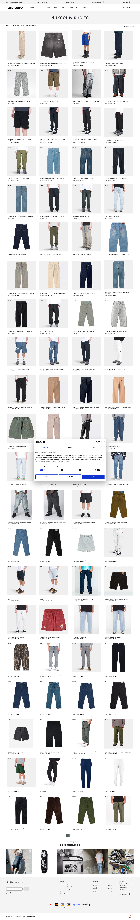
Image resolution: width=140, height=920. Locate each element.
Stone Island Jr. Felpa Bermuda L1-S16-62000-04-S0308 (21, 140)
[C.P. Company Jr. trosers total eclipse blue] (86, 351)
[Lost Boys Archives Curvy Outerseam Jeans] (21, 504)
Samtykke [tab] (46, 447)
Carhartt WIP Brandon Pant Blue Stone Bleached (53, 178)
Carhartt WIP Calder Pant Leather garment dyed (53, 407)
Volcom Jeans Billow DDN (79, 637)
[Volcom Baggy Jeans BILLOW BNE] (21, 619)
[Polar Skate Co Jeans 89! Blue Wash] (54, 695)
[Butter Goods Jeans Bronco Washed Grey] (119, 313)
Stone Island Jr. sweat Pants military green (51, 254)
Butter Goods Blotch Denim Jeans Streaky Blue (117, 254)
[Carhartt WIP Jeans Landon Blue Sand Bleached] (54, 275)
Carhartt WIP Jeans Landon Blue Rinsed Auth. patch (86, 407)
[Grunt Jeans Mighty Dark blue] (119, 428)
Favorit (33, 916)
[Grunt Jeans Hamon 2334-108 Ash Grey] (54, 657)
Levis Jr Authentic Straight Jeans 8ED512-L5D (116, 484)
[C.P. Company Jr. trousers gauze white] (119, 351)
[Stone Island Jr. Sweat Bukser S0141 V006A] (119, 542)
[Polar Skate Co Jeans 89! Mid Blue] (21, 542)
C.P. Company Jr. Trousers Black (113, 140)
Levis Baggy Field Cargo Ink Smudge (114, 63)
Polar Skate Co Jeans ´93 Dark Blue (17, 713)
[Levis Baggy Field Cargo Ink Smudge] (119, 45)
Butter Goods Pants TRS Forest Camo (17, 675)
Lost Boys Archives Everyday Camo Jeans (19, 101)
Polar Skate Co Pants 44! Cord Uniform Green (85, 828)
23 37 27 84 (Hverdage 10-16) (127, 893)
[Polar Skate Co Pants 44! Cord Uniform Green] (86, 810)
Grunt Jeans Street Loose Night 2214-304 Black (117, 675)
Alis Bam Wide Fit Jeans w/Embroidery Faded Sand (21, 63)
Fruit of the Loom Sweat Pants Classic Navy (84, 790)
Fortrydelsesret (64, 893)
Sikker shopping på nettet (66, 890)
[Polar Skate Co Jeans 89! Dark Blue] (86, 695)
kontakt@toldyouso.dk (125, 894)
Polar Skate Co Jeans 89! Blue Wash (49, 713)
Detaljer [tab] (70, 447)
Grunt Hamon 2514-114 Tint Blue (81, 216)
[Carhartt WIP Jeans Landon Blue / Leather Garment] (21, 275)
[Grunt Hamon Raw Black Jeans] (54, 313)
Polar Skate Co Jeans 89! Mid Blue (17, 560)
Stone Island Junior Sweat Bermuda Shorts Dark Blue (20, 598)
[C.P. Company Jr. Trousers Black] (119, 122)
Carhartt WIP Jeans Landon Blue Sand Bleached (52, 293)
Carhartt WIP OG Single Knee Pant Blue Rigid (116, 101)
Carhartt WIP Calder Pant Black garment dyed (20, 407)
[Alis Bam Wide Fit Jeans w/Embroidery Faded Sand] (21, 45)
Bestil (24, 916)
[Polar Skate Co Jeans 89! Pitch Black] (54, 542)
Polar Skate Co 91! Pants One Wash (17, 254)
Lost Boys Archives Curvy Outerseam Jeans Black (53, 522)
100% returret (70, 2)
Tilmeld (26, 889)
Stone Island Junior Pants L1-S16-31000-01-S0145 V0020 (52, 140)
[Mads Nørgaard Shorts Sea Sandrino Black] (86, 504)
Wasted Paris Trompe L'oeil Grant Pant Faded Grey (86, 101)
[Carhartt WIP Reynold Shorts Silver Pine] (21, 428)
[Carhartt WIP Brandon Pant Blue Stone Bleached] (54, 160)
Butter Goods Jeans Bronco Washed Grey (116, 331)
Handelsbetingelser (65, 884)
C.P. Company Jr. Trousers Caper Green (18, 178)
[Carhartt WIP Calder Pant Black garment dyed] (21, 389)
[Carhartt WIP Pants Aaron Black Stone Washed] (21, 313)
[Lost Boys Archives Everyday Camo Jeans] (21, 83)
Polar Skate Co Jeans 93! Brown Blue (114, 713)
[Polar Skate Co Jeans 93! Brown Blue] (119, 695)
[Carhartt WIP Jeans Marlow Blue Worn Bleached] (21, 198)
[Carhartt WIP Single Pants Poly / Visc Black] (86, 428)
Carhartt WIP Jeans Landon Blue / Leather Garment (21, 293)
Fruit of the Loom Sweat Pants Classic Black (51, 790)
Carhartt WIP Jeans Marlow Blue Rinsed (115, 178)
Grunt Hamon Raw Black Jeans (48, 331)
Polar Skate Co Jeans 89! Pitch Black (49, 560)
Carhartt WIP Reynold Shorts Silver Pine (18, 446)
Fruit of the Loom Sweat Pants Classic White (116, 790)
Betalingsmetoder (64, 888)
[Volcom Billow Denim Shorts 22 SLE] (54, 83)
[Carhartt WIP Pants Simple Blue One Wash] (86, 275)
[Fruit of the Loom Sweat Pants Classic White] (119, 772)
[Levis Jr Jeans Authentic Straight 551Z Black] (21, 810)
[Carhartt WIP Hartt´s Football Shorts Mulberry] (54, 619)
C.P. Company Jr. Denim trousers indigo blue (52, 369)
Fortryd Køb (9, 916)
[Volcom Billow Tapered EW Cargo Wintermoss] (119, 810)
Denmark (131, 917)
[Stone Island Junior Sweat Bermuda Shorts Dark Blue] (21, 580)
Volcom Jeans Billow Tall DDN (113, 637)
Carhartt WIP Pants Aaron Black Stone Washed (20, 331)
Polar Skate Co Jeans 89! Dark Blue (82, 713)
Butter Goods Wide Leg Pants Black (49, 752)
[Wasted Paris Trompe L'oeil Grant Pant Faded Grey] (86, 83)
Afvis (46, 477)
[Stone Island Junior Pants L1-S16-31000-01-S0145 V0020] (54, 121)
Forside (8, 25)
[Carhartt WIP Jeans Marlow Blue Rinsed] (119, 160)
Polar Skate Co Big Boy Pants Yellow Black (116, 522)
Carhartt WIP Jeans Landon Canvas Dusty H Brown (118, 407)
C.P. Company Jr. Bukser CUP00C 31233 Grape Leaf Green (86, 751)
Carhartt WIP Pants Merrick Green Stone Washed (118, 752)
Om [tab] (94, 447)
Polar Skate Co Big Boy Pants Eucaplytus (83, 331)
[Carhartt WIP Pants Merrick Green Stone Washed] (119, 733)
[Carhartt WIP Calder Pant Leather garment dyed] (54, 389)
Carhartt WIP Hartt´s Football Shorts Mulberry (52, 637)
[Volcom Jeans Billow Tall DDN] (119, 619)
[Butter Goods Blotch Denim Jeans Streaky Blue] (119, 236)
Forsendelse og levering (66, 886)
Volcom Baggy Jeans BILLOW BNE (16, 637)
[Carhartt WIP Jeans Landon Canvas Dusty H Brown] (119, 389)
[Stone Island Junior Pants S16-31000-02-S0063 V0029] (86, 121)
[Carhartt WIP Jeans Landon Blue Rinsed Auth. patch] (86, 389)
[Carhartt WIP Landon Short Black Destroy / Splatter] (54, 45)
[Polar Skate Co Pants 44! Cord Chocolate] (54, 810)
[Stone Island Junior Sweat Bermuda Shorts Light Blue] (54, 580)
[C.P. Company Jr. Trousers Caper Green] (21, 160)
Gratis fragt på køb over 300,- (14, 2)
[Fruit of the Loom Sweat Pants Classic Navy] (86, 772)
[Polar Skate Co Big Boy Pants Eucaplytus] (86, 313)
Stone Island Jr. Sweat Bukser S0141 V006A (116, 560)
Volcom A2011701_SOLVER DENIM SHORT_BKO (116, 599)
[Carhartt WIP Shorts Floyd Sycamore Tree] (21, 772)
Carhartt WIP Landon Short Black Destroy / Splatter (53, 63)
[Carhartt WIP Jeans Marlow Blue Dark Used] (86, 160)
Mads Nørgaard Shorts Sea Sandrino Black (84, 522)
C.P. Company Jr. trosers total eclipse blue (84, 369)
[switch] (61, 470)
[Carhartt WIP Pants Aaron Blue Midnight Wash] (54, 198)
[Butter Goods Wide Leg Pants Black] (54, 733)
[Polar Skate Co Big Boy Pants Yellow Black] (119, 504)
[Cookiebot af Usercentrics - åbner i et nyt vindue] (97, 442)
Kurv (15, 916)
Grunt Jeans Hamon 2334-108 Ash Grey (50, 675)
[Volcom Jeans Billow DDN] (86, 619)
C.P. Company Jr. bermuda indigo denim (18, 369)
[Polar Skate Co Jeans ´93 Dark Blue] (21, 695)
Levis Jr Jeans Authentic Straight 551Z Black (19, 828)
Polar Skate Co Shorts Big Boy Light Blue (83, 560)
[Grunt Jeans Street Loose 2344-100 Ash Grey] (86, 657)
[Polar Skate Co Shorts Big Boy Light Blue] (86, 542)
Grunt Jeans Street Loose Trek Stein (17, 484)
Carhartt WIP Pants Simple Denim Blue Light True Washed (117, 293)
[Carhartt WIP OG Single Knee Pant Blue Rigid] (119, 83)
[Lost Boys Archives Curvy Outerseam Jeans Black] (54, 504)
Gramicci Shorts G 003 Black (15, 752)
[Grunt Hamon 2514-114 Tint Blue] (86, 198)
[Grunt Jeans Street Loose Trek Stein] (21, 466)
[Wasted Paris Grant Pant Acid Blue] (86, 236)
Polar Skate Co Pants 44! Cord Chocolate (51, 828)
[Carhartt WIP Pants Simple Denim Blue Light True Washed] (119, 274)
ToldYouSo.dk (70, 845)
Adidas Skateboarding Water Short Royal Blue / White (85, 63)
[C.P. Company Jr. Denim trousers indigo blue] (54, 351)
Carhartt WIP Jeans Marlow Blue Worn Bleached (20, 216)
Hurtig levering (42, 2)
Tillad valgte (70, 477)
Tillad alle (93, 477)
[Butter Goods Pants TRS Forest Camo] (21, 657)
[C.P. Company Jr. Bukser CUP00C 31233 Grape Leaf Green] (86, 733)
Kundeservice (63, 892)
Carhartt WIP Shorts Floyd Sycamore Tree (19, 790)
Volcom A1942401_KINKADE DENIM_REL (83, 599)
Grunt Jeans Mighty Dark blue (112, 446)
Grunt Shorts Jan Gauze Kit (80, 484)
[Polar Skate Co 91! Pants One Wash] (21, 236)
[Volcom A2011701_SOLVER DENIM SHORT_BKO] (119, 581)
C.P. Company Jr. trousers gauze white (115, 369)
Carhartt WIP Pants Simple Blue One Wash (84, 293)
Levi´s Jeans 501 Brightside (112, 216)
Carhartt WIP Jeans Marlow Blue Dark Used (84, 178)
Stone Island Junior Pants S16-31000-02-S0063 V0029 (85, 140)
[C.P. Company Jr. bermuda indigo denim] (21, 351)
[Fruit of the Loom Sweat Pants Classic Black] (54, 772)
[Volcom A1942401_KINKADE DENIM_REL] (86, 581)
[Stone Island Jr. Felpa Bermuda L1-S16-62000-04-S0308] (21, 121)
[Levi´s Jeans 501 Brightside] (119, 198)
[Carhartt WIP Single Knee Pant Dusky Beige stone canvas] (54, 427)
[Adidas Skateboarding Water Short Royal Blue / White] (86, 44)
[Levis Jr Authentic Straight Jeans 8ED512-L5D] (119, 466)
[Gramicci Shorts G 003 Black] (21, 733)
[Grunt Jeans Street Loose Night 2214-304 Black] (119, 657)
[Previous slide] (6, 861)
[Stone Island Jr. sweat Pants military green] (54, 236)
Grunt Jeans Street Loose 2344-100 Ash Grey (84, 675)
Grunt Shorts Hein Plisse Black (48, 484)
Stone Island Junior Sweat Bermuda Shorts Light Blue (52, 598)
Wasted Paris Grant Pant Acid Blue (82, 254)
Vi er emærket (97, 2)
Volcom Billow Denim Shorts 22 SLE (49, 101)
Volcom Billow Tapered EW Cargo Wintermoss (117, 828)
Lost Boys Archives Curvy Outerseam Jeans (19, 522)
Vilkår (28, 916)
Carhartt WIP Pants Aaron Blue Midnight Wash (52, 216)
